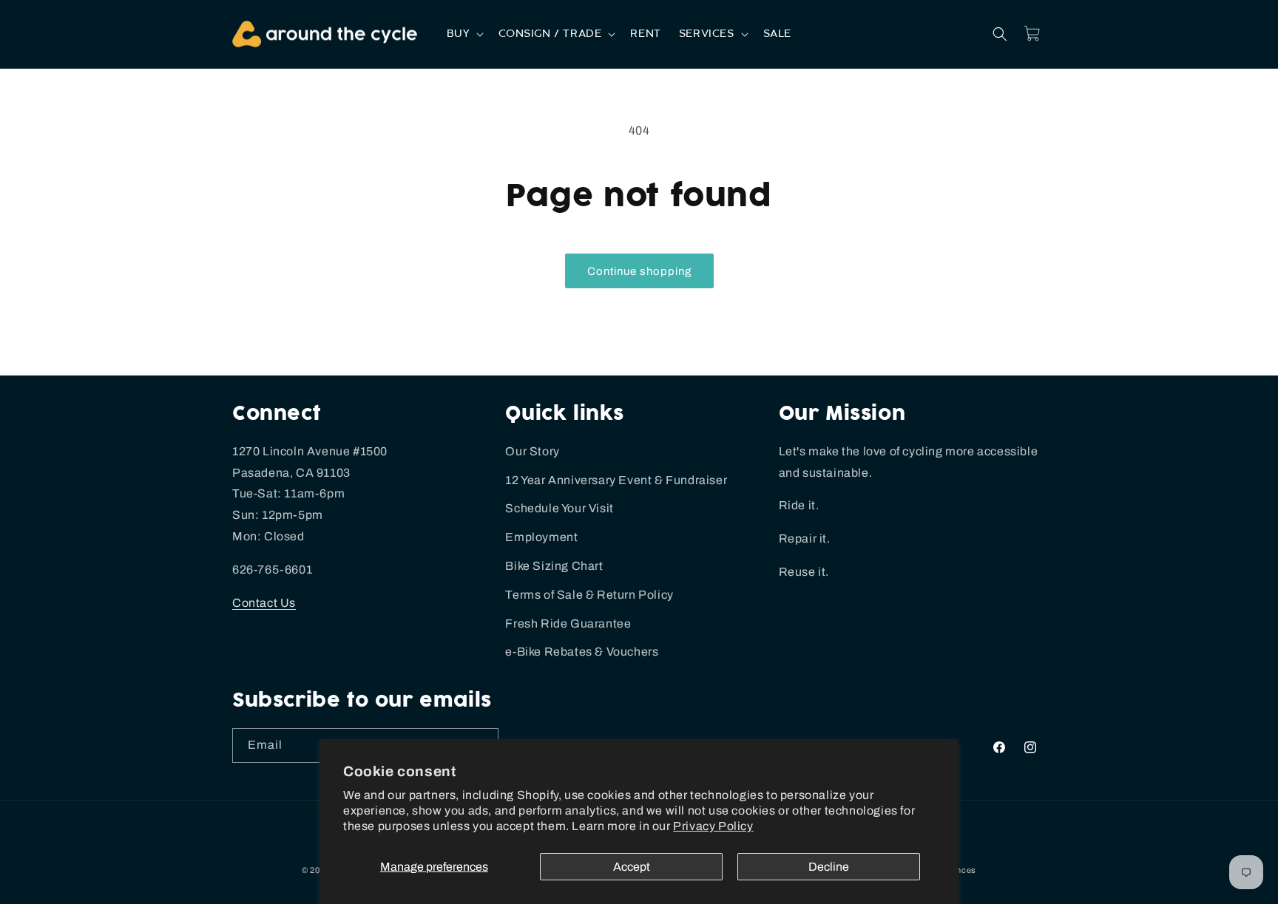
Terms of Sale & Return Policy (589, 594)
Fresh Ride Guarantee (568, 623)
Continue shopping (639, 271)
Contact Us (264, 603)
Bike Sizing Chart (554, 566)
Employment (541, 537)
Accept (631, 866)
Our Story (532, 451)
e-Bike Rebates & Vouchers (581, 651)
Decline (828, 866)
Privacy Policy (713, 826)
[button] (464, 34)
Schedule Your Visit (559, 508)
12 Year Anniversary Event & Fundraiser (616, 480)
